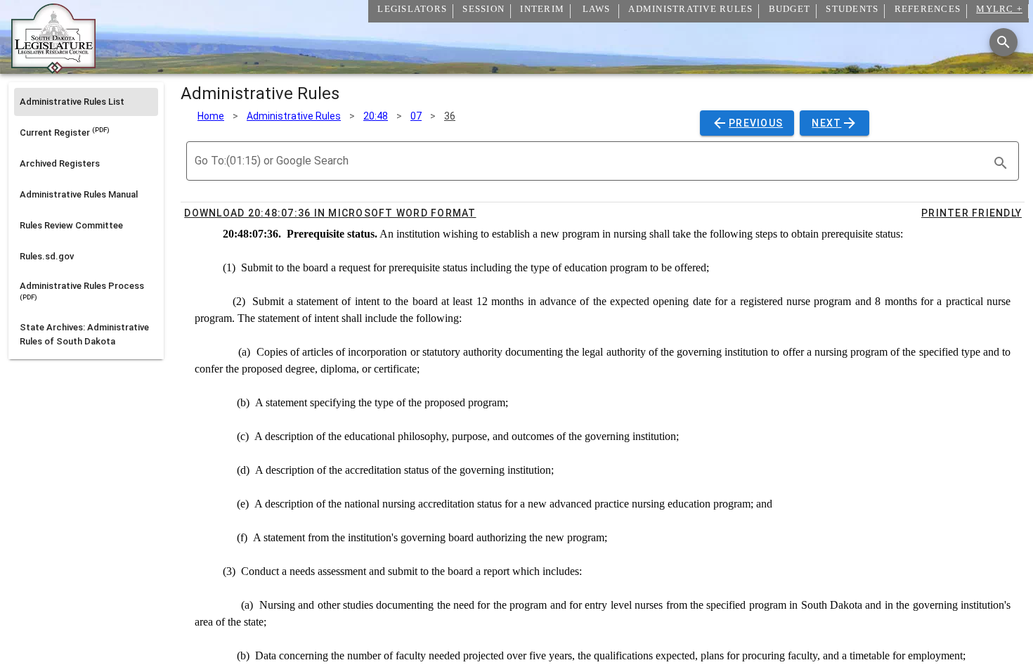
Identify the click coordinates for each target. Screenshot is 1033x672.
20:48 (375, 116)
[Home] (53, 68)
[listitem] (86, 102)
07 (416, 116)
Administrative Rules (294, 116)
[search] (1001, 163)
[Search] (1003, 42)
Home (210, 116)
